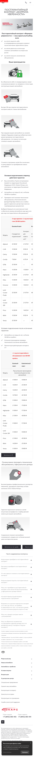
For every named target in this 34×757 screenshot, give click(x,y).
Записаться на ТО (8, 455)
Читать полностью (7, 752)
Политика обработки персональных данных (11, 740)
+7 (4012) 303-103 (9, 716)
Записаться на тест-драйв (11, 547)
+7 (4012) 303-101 (24, 716)
